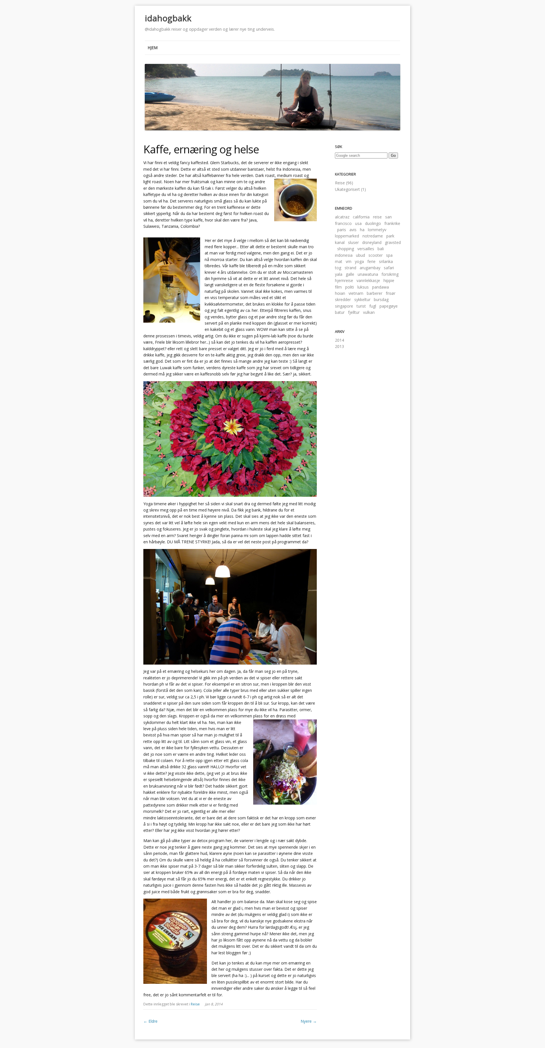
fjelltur (354, 312)
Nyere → (309, 1021)
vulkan (369, 312)
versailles (365, 248)
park (390, 236)
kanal (340, 242)
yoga (359, 261)
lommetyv (377, 229)
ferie (371, 261)
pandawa (380, 287)
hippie (388, 280)
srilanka (386, 261)
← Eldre (150, 1021)
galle (350, 274)
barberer (374, 293)
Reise (195, 1004)
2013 (339, 346)
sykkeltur (362, 299)
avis (353, 229)
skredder (343, 299)
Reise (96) (344, 182)
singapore (344, 306)
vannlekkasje (368, 280)
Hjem (153, 47)
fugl (372, 306)
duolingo (373, 223)
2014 (339, 340)
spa (389, 255)
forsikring (390, 274)
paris (341, 229)
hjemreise (344, 280)
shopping (345, 248)
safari (389, 267)
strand (350, 267)
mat (338, 261)
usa (358, 223)
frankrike (392, 223)
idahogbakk (168, 18)
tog (338, 267)
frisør (390, 293)
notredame (372, 236)
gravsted (393, 242)
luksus (363, 287)
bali (381, 248)
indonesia (344, 255)
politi (349, 287)
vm (348, 261)
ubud (360, 255)
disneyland (372, 242)
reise (377, 217)
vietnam (356, 293)
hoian (340, 293)
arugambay (370, 267)
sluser (353, 242)
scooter (375, 255)
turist (361, 306)
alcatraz (342, 217)
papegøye (389, 306)
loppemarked (347, 236)
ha (362, 229)
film (338, 287)
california (361, 217)
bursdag (381, 299)
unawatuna (368, 274)
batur (340, 312)
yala (338, 274)
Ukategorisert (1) (350, 189)
